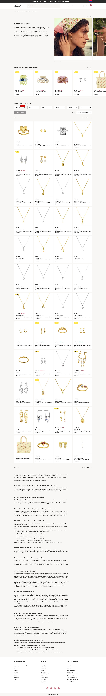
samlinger (27, 621)
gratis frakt (23, 605)
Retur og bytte (70, 672)
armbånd (31, 565)
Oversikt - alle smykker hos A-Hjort (21, 665)
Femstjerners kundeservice (63, 1)
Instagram (32, 634)
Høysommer (45, 621)
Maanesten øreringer (21, 565)
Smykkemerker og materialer (72, 674)
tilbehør (40, 565)
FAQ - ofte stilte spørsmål (72, 677)
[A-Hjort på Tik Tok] (59, 688)
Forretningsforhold (70, 675)
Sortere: (73, 112)
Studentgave (43, 672)
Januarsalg (43, 665)
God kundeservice (50, 605)
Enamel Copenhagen (42, 632)
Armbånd (16, 670)
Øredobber (16, 666)
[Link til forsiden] (17, 6)
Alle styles (16, 681)
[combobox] (44, 6)
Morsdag (42, 670)
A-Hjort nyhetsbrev (70, 665)
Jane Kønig (42, 633)
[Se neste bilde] (91, 16)
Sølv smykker (43, 679)
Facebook (38, 634)
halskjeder (36, 565)
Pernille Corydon (49, 632)
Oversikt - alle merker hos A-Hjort (26, 11)
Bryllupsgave (43, 682)
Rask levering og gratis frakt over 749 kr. (39, 1)
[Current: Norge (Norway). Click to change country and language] (90, 1)
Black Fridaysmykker (45, 674)
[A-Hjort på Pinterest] (55, 688)
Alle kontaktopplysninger (53, 694)
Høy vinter (55, 621)
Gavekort (69, 668)
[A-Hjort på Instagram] (51, 688)
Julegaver (42, 675)
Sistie (62, 632)
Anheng (15, 675)
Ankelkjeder (16, 674)
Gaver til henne (43, 681)
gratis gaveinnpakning (31, 605)
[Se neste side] (91, 117)
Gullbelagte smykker (44, 677)
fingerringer (27, 565)
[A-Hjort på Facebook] (47, 688)
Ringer (15, 668)
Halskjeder (16, 672)
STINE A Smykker (56, 632)
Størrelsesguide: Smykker (72, 681)
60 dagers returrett (52, 1)
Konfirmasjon (43, 668)
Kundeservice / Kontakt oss (72, 679)
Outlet (15, 679)
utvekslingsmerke (40, 605)
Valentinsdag (43, 666)
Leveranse (69, 666)
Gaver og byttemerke (71, 670)
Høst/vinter (50, 621)
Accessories (16, 677)
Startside (16, 11)
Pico (47, 633)
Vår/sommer (40, 621)
